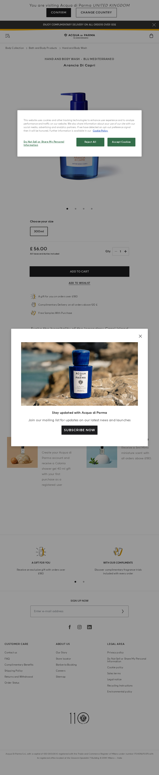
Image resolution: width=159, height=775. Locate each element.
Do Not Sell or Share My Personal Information (44, 143)
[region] (79, 133)
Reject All (90, 142)
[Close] (140, 336)
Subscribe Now (79, 430)
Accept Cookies (121, 142)
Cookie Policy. (100, 130)
